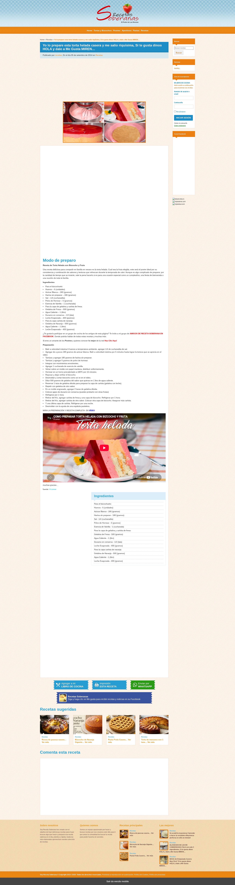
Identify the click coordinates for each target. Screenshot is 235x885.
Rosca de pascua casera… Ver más (54, 741)
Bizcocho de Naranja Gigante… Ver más (84, 741)
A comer (52, 489)
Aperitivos (126, 30)
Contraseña (178, 103)
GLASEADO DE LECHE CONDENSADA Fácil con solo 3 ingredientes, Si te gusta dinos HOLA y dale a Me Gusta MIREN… (176, 848)
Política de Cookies (141, 875)
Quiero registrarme (180, 125)
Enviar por (145, 685)
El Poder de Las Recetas (129, 22)
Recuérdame (180, 112)
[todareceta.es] (178, 199)
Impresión (108, 685)
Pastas (136, 30)
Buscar (179, 53)
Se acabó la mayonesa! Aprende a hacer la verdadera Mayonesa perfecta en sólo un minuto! (182, 835)
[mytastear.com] (179, 204)
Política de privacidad (157, 875)
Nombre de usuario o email (181, 93)
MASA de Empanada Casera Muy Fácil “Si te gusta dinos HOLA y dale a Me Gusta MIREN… (175, 862)
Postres (116, 30)
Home (89, 30)
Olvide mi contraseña (180, 123)
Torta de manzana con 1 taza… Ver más (152, 741)
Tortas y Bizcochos (103, 30)
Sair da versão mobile (117, 881)
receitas (58, 55)
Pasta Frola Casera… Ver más (119, 741)
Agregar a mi (72, 685)
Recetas (144, 30)
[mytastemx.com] (179, 201)
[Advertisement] (104, 80)
